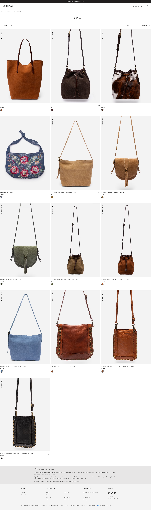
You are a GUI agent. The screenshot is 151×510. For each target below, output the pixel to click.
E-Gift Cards (49, 497)
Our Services (110, 496)
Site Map (43, 505)
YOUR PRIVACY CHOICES (91, 505)
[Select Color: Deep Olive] (1, 284)
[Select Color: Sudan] (52, 197)
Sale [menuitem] (77, 6)
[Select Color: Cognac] (1, 110)
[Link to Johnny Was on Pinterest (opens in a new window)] (115, 493)
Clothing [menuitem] (23, 6)
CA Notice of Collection (77, 505)
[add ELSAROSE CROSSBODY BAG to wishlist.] (48, 192)
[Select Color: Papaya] (102, 284)
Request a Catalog (87, 497)
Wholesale (66, 499)
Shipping (66, 492)
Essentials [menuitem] (48, 6)
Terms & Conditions (53, 505)
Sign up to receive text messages (91, 492)
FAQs (47, 499)
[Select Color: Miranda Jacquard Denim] (1, 197)
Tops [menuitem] (35, 6)
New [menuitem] (17, 6)
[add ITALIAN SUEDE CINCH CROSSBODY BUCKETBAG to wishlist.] (99, 105)
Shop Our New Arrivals (75, 1)
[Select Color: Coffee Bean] (52, 110)
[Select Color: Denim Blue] (1, 371)
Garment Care (67, 494)
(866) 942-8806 (114, 498)
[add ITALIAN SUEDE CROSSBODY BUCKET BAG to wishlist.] (99, 192)
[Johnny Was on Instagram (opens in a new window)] (112, 493)
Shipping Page (75, 481)
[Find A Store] (139, 6)
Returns (47, 492)
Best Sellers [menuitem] (57, 6)
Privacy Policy (64, 505)
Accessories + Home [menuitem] (68, 6)
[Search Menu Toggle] (133, 6)
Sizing (47, 494)
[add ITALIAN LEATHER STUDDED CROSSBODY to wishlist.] (99, 367)
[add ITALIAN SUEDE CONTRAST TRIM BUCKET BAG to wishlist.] (99, 279)
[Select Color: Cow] (102, 110)
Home (1, 11)
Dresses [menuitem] (29, 6)
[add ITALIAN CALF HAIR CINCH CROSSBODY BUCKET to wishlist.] (149, 105)
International (67, 497)
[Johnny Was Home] (8, 6)
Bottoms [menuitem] (41, 6)
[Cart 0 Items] (147, 6)
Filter (5, 25)
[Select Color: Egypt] (102, 197)
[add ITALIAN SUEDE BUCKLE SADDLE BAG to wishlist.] (149, 192)
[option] (25, 66)
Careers (23, 492)
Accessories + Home (10, 11)
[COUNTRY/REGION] (136, 6)
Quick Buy (25, 99)
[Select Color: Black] (1, 458)
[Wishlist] (144, 6)
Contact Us (23, 494)
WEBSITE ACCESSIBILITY (107, 505)
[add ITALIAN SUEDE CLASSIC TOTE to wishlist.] (48, 105)
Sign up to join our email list (89, 494)
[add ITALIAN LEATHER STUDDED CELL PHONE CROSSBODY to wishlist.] (149, 367)
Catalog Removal (87, 499)
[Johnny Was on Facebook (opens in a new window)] (109, 493)
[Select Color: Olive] (52, 284)
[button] (142, 6)
